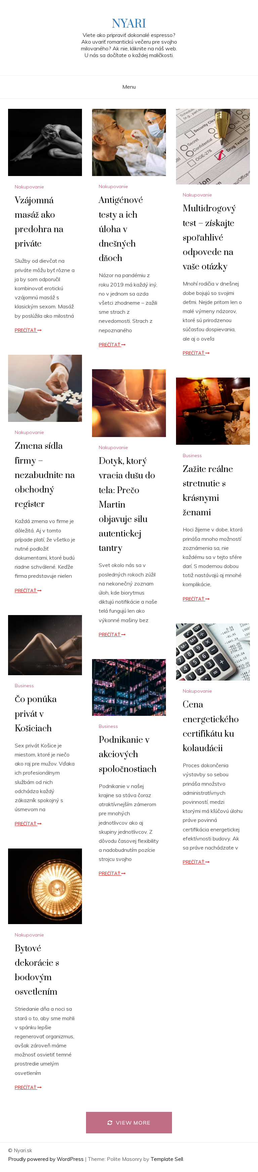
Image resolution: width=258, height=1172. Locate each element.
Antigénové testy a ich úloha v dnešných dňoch (121, 229)
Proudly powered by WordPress (46, 1159)
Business (192, 455)
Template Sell (166, 1159)
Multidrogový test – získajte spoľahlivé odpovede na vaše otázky (209, 237)
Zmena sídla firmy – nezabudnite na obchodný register (45, 475)
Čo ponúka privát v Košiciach (36, 714)
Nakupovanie (29, 187)
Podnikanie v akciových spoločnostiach (128, 755)
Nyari (129, 24)
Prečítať (26, 330)
